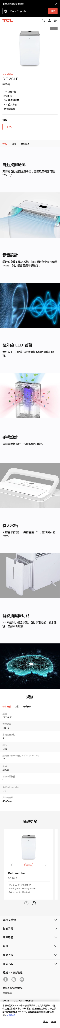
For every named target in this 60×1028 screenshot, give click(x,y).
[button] (26, 903)
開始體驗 (7, 992)
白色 (9, 127)
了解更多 (11, 1014)
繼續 (53, 11)
